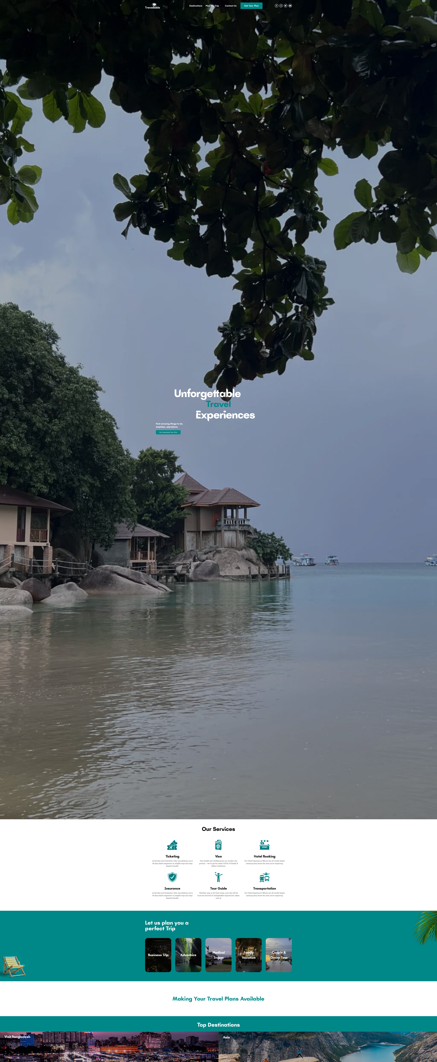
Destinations (195, 5)
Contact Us (230, 5)
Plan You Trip (212, 5)
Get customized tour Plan (168, 432)
